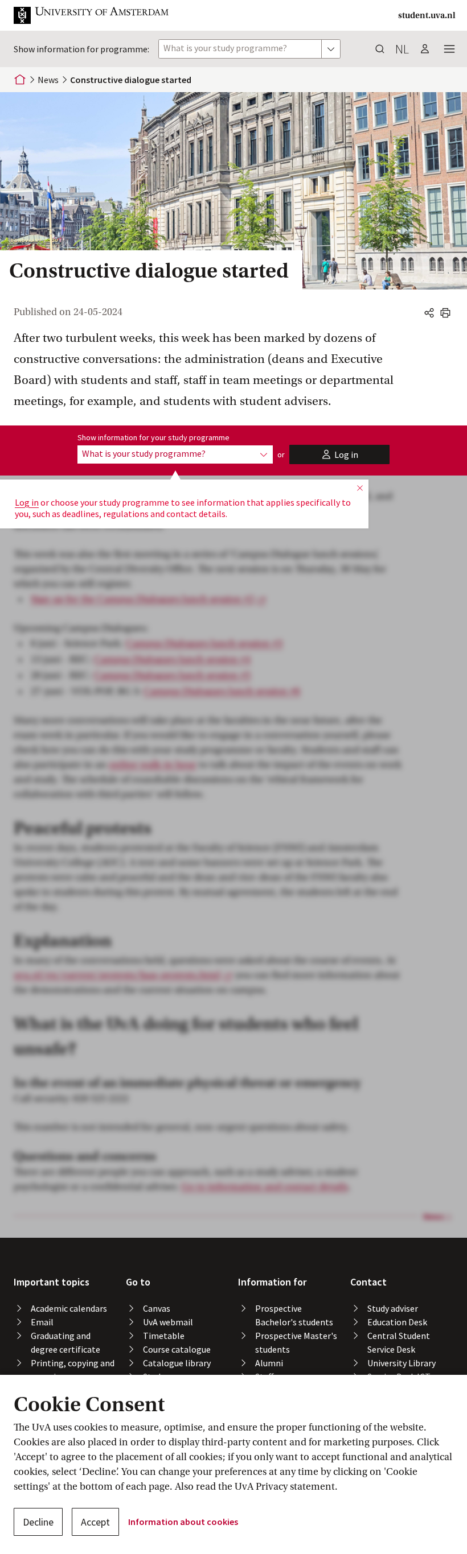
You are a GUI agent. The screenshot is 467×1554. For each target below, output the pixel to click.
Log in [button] (27, 502)
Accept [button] (95, 1521)
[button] (100, 15)
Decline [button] (38, 1521)
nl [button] (402, 49)
